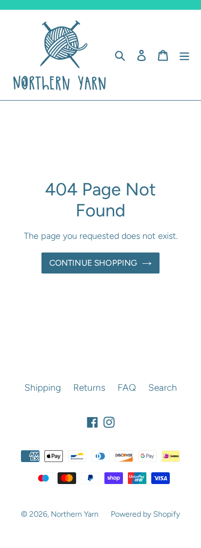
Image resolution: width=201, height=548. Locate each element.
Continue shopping (93, 263)
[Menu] (184, 55)
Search (162, 387)
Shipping (42, 387)
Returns (89, 387)
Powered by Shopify (145, 514)
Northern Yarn (75, 514)
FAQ (127, 387)
